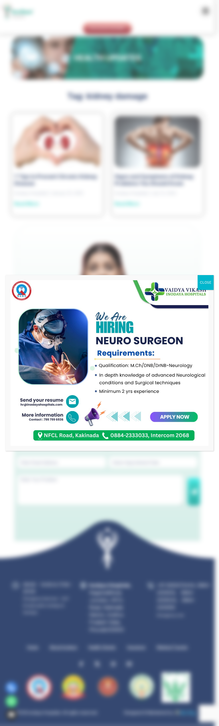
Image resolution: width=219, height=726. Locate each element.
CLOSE (205, 282)
